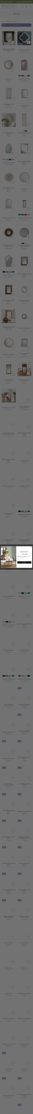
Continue (24, 562)
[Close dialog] (31, 547)
